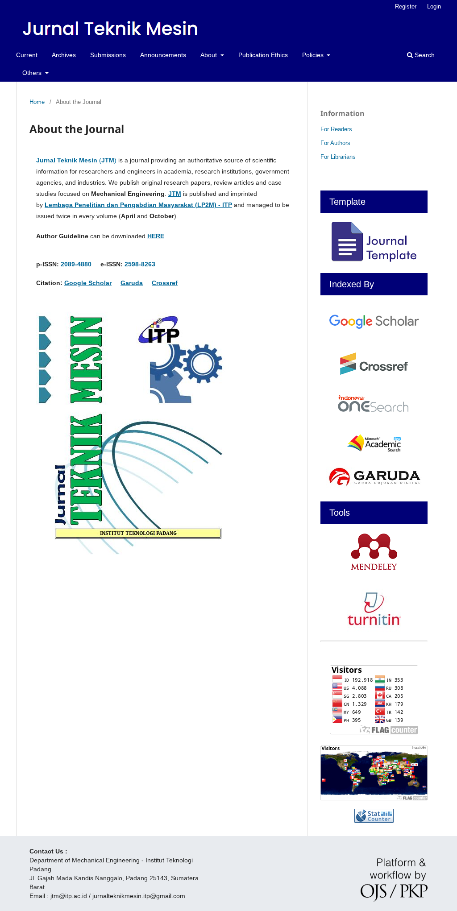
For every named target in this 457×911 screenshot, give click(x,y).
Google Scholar (88, 282)
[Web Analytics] (374, 816)
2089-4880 (76, 264)
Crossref (165, 282)
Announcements (163, 54)
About (209, 54)
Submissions (108, 54)
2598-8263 (140, 264)
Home (37, 102)
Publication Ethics (263, 54)
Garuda (131, 282)
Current (26, 54)
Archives (64, 54)
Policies (313, 54)
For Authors (335, 143)
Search (424, 54)
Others (32, 72)
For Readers (336, 129)
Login (434, 6)
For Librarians (338, 156)
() (76, 160)
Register (405, 6)
